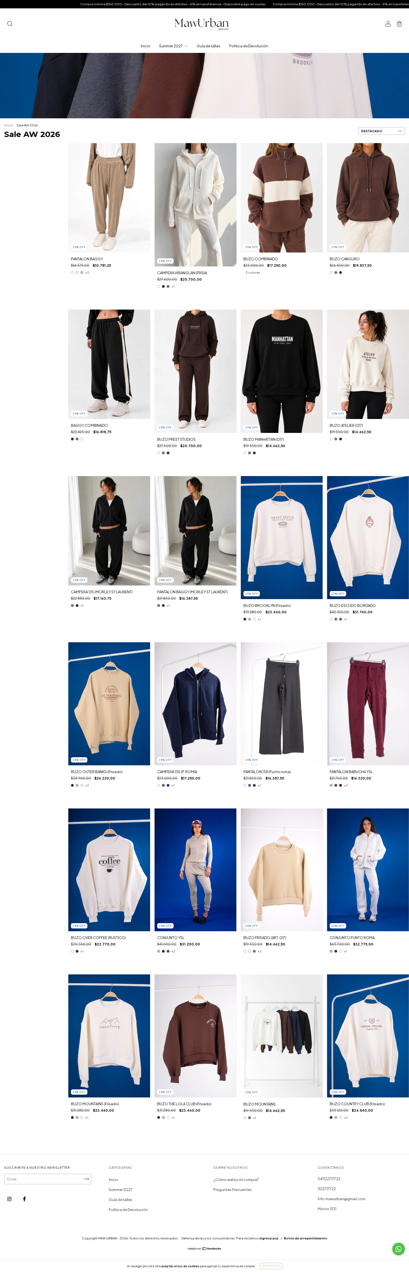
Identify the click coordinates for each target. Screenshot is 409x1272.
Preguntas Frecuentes (232, 1189)
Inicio (145, 46)
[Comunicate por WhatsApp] (398, 1249)
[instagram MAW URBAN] (9, 1199)
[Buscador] (10, 24)
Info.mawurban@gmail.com (341, 1199)
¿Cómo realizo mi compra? (236, 1179)
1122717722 (327, 1189)
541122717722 (329, 1179)
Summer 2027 (171, 46)
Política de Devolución (248, 46)
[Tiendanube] (204, 1249)
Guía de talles (208, 46)
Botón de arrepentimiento (305, 1238)
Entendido (271, 1265)
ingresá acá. (269, 1238)
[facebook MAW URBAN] (24, 1199)
